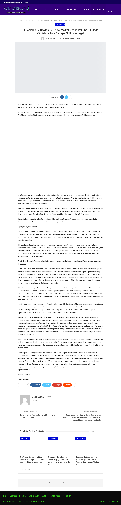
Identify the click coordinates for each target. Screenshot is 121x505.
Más (110, 11)
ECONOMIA (66, 496)
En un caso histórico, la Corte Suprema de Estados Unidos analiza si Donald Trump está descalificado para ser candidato (82, 417)
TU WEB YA (114, 501)
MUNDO (86, 10)
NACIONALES (98, 10)
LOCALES (48, 10)
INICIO (37, 10)
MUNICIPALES (73, 10)
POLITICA (59, 10)
